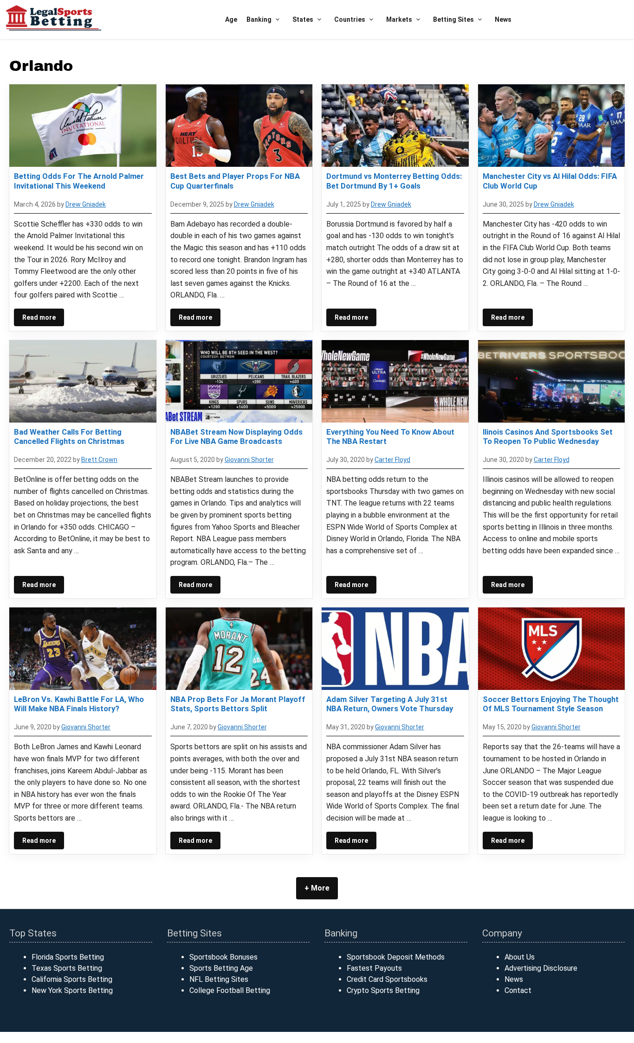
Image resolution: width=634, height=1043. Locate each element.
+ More (317, 888)
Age (231, 19)
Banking (259, 19)
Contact (518, 990)
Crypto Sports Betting (383, 990)
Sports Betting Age (221, 968)
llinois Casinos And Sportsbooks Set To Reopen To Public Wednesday (548, 436)
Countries (349, 19)
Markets (399, 19)
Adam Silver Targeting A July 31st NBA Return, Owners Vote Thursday (389, 704)
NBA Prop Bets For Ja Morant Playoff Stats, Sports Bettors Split (237, 704)
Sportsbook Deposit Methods (396, 957)
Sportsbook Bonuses (223, 957)
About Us (520, 957)
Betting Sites (453, 19)
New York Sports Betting (72, 990)
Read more (39, 317)
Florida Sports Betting (68, 957)
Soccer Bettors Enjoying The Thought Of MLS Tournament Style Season (551, 704)
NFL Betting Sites (218, 979)
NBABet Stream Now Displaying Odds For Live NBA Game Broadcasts (236, 436)
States (302, 19)
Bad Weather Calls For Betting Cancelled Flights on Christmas (69, 436)
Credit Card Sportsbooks (387, 979)
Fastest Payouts (374, 968)
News (503, 19)
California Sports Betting (72, 979)
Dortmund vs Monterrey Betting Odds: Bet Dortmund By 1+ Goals (394, 180)
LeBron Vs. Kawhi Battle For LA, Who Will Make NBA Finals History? (79, 704)
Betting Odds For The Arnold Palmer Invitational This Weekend (79, 180)
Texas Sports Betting (67, 968)
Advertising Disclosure (541, 968)
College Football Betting (229, 990)
